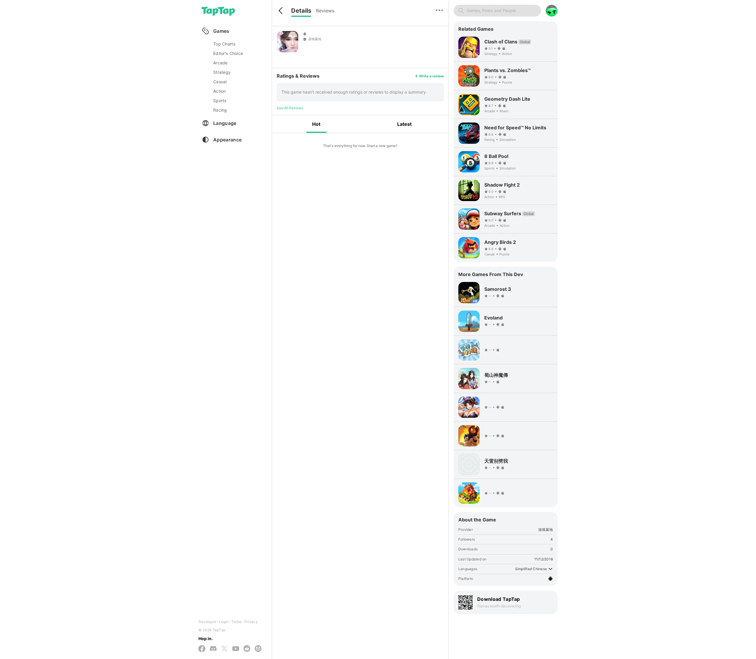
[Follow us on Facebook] (202, 649)
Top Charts (224, 43)
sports (220, 100)
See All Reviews (290, 108)
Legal (224, 621)
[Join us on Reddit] (246, 649)
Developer (207, 621)
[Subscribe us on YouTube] (235, 649)
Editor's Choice (228, 53)
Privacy (251, 621)
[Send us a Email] (258, 649)
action (219, 91)
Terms (236, 621)
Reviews (325, 11)
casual (220, 81)
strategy (222, 72)
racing (220, 109)
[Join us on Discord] (213, 649)
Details (301, 10)
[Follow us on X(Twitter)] (224, 649)
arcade (220, 62)
